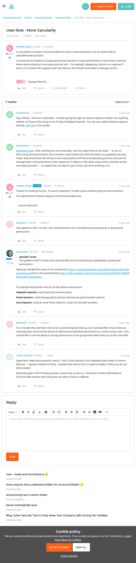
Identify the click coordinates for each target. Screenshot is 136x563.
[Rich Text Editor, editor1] (68, 433)
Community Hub (12, 17)
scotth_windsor (24, 355)
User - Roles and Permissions (25, 474)
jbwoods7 (21, 222)
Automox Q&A (63, 17)
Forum (28, 17)
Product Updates (15, 499)
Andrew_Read (23, 46)
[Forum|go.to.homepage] (11, 6)
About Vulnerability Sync (21, 505)
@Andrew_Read (25, 150)
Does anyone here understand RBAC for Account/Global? (43, 484)
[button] (4, 7)
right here (30, 125)
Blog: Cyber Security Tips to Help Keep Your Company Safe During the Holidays (57, 515)
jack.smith (22, 251)
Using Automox (43, 17)
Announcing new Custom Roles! (26, 494)
